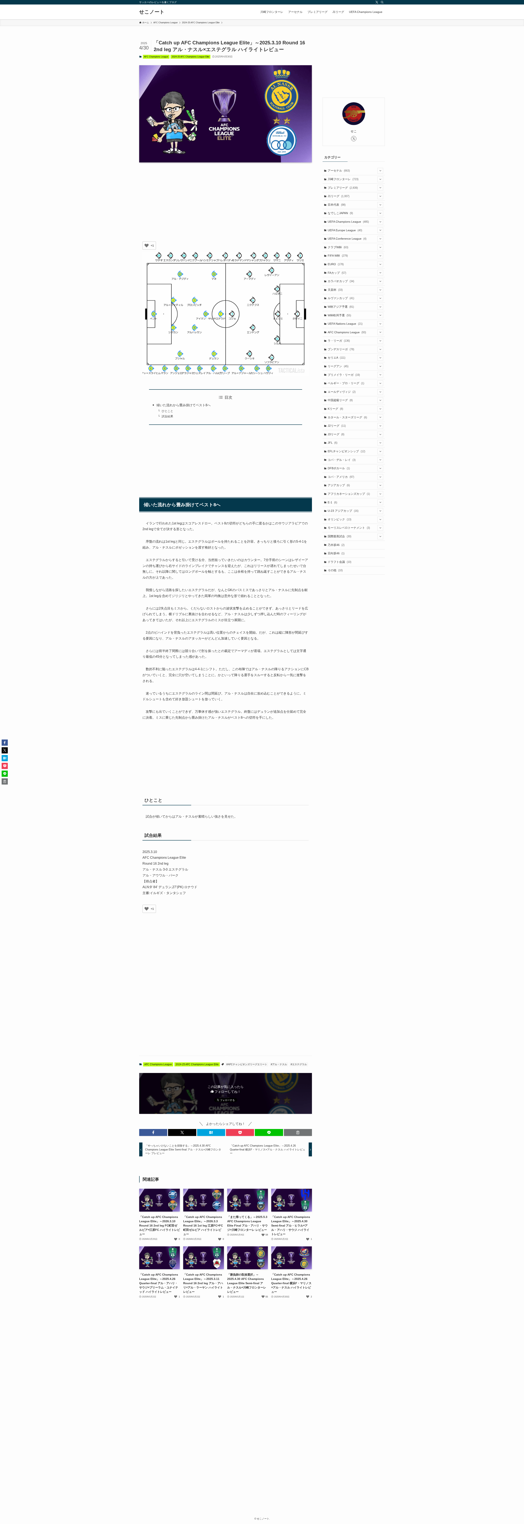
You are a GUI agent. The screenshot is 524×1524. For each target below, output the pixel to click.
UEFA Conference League (347, 238)
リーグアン (338, 366)
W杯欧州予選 (339, 315)
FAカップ (337, 272)
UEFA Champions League (348, 221)
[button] (153, 1132)
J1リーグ (338, 196)
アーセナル (339, 170)
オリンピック (339, 519)
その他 (335, 570)
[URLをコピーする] (298, 1132)
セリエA (336, 357)
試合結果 (167, 416)
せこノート (152, 11)
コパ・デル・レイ (342, 459)
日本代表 (337, 204)
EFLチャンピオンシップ (346, 451)
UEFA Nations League (345, 323)
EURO (336, 264)
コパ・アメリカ (341, 476)
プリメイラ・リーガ (344, 374)
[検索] (382, 2)
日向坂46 (336, 553)
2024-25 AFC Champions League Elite (190, 56)
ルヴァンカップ (341, 298)
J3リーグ (336, 434)
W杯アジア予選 (341, 306)
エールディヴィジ (342, 391)
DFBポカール (339, 468)
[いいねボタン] (146, 245)
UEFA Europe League (345, 230)
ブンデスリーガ (341, 349)
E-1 (332, 502)
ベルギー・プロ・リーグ (346, 383)
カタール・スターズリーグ (347, 417)
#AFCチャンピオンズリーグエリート (246, 1064)
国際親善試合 (339, 536)
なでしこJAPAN (340, 213)
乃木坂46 (336, 545)
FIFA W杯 (338, 255)
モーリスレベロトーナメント (349, 527)
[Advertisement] (225, 197)
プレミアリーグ (343, 187)
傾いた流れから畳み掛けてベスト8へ (183, 405)
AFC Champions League (156, 56)
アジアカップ (339, 485)
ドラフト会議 (339, 561)
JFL (332, 442)
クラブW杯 (338, 247)
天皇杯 (335, 289)
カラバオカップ (341, 281)
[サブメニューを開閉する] (380, 171)
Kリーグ (335, 408)
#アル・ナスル (279, 1064)
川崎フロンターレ (343, 179)
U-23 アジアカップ (343, 510)
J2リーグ (337, 425)
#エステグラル (299, 1064)
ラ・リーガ (339, 340)
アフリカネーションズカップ (349, 493)
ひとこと (167, 411)
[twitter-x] (376, 2)
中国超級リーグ (340, 400)
